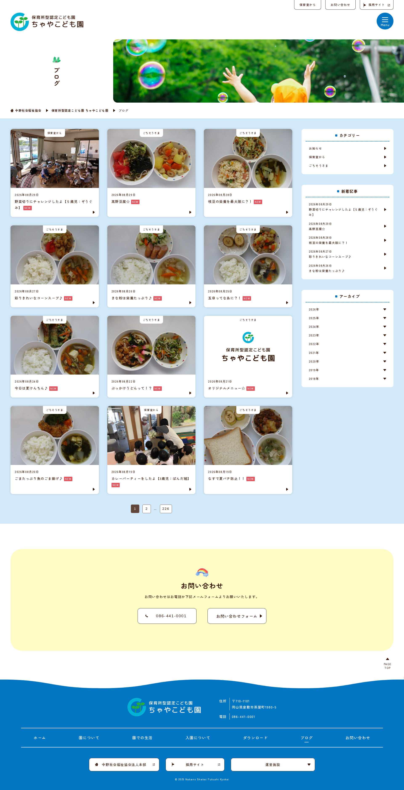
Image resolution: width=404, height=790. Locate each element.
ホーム (40, 737)
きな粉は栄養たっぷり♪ (327, 268)
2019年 (314, 370)
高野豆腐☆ (320, 226)
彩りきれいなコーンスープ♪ (330, 254)
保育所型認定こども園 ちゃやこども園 (80, 110)
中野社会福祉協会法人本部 (124, 764)
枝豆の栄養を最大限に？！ (328, 240)
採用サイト (376, 5)
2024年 (314, 326)
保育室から (307, 5)
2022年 (314, 344)
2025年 (314, 318)
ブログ (306, 737)
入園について (198, 737)
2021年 (314, 353)
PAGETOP (387, 665)
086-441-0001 (171, 616)
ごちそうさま (319, 165)
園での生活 (142, 737)
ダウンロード (255, 737)
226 (166, 508)
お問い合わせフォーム (237, 616)
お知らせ (315, 148)
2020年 (314, 361)
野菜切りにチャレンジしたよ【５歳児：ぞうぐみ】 (343, 209)
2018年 (314, 378)
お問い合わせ (340, 5)
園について (89, 737)
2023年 (314, 335)
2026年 (314, 309)
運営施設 (272, 764)
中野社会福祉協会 (28, 110)
